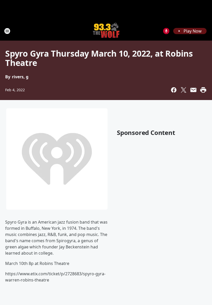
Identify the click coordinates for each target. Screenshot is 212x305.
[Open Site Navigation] (7, 31)
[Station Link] (106, 30)
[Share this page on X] (183, 90)
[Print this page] (203, 90)
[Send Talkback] (166, 31)
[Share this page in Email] (193, 90)
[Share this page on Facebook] (173, 90)
